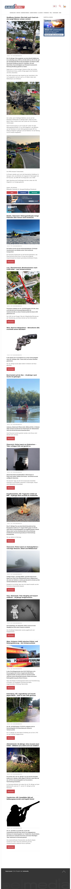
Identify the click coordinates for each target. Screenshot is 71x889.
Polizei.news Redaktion (17, 55)
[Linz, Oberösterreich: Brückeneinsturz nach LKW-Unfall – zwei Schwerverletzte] (23, 287)
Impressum (8, 871)
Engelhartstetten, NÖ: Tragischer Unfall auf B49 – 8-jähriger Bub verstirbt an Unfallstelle (22, 494)
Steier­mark (46, 12)
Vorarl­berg (55, 12)
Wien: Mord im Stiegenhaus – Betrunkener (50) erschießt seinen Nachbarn (23, 328)
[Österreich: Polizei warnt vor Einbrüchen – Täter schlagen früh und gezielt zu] (23, 459)
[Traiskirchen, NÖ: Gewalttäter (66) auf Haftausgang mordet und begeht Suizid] (23, 813)
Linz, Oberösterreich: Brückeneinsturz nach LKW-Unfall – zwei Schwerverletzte (22, 268)
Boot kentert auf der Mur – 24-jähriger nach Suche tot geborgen (22, 375)
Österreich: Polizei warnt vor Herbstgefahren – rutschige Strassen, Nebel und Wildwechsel (23, 547)
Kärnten (18, 12)
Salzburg (40, 12)
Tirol (51, 12)
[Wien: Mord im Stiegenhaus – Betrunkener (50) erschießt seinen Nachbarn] (23, 342)
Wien (60, 12)
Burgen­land (13, 12)
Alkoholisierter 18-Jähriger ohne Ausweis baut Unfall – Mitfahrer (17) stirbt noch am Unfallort (23, 744)
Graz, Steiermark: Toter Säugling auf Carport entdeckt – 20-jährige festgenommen (22, 596)
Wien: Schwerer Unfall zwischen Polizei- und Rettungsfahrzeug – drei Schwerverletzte (22, 642)
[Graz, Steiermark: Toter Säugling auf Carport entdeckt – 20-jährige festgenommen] (23, 610)
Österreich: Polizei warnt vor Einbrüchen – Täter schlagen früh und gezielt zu (21, 445)
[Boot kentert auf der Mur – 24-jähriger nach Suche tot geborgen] (23, 401)
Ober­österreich (34, 12)
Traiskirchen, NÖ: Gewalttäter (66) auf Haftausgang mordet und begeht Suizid (20, 798)
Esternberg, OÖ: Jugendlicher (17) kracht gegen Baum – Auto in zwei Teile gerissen (21, 694)
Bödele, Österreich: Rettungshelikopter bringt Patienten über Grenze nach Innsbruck (23, 216)
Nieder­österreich (25, 12)
